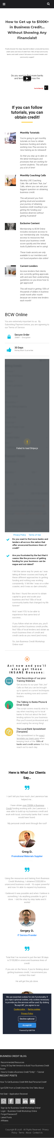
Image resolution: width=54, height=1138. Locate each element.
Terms (21, 1133)
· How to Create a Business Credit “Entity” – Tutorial (22, 1072)
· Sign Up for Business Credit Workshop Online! (20, 1108)
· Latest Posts (6, 1117)
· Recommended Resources (12, 1062)
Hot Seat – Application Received (14, 1094)
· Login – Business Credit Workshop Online (18, 1111)
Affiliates (4, 1121)
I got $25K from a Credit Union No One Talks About (22, 1088)
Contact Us (38, 1133)
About (28, 1133)
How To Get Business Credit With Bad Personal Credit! (23, 1082)
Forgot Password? (8, 1114)
